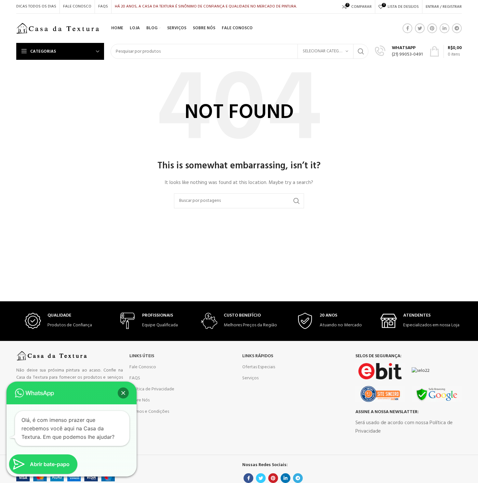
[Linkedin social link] (444, 28)
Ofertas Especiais (258, 367)
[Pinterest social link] (432, 28)
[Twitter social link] (420, 28)
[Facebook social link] (407, 28)
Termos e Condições (149, 411)
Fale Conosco (142, 367)
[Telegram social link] (457, 28)
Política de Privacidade (151, 389)
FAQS (134, 378)
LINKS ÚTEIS (141, 356)
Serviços (250, 378)
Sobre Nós (139, 400)
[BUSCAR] (360, 51)
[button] (123, 392)
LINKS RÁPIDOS (257, 356)
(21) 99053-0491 (407, 54)
